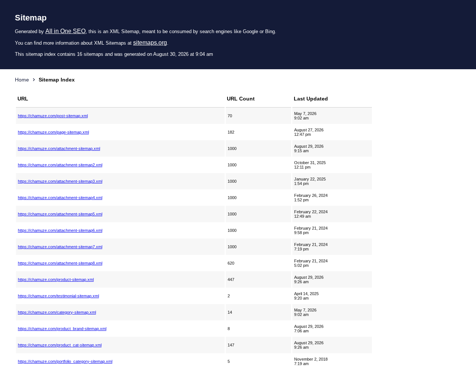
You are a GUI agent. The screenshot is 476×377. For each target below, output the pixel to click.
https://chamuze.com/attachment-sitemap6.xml (60, 230)
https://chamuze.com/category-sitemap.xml (57, 312)
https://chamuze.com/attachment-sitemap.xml (59, 148)
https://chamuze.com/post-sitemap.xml (53, 116)
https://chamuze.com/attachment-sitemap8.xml (60, 263)
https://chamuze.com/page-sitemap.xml (53, 132)
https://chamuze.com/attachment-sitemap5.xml (60, 214)
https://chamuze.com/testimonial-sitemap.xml (58, 296)
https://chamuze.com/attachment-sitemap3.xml (60, 181)
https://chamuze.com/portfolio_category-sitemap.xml (65, 361)
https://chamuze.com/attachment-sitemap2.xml (60, 165)
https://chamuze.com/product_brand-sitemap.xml (62, 328)
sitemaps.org (150, 42)
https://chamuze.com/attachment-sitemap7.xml (60, 247)
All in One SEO (65, 31)
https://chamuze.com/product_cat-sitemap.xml (60, 345)
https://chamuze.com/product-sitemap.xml (56, 279)
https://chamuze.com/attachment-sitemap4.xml (60, 197)
